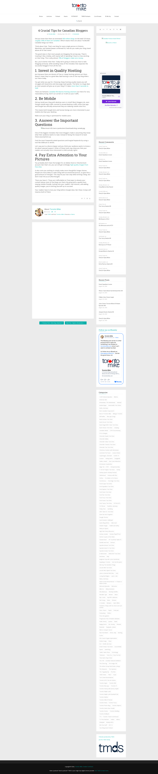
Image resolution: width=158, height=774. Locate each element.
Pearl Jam (116, 610)
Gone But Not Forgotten (106, 514)
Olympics (109, 603)
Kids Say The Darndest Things (107, 565)
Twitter (112, 719)
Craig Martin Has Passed (106, 187)
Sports (101, 649)
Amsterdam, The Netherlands (107, 402)
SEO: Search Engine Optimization (108, 638)
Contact (116, 16)
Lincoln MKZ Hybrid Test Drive (107, 570)
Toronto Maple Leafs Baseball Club (108, 694)
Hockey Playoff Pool (115, 534)
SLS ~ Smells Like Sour (105, 644)
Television (102, 655)
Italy (108, 556)
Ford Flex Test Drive (104, 495)
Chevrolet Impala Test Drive (106, 436)
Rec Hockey (112, 624)
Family (118, 469)
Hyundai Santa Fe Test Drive (107, 548)
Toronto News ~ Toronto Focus (108, 702)
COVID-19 (116, 455)
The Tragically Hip (104, 672)
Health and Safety (114, 525)
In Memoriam (103, 553)
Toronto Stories (103, 711)
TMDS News (102, 674)
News (108, 600)
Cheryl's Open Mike (104, 148)
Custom (101, 458)
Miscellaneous (103, 592)
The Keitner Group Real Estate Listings (109, 666)
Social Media (118, 646)
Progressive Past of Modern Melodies (109, 618)
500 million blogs (68, 39)
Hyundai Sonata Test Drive (106, 551)
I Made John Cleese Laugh (106, 297)
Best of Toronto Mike (105, 413)
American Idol (103, 400)
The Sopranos (112, 669)
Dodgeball (117, 458)
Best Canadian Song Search (106, 411)
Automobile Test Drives (114, 405)
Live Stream (97, 16)
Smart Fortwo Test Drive (106, 646)
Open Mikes (116, 603)
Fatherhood (102, 475)
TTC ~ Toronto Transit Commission (108, 716)
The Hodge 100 (113, 663)
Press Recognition (104, 616)
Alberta (116, 397)
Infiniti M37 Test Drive (114, 553)
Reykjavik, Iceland (111, 627)
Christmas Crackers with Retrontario (109, 450)
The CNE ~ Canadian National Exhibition (110, 660)
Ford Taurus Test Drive (105, 503)
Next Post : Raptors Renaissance (75, 323)
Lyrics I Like (114, 576)
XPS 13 (110, 725)
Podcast (58, 16)
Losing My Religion (104, 576)
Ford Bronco (102, 481)
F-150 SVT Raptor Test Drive (107, 469)
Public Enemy (102, 621)
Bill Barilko (102, 416)
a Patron (72, 214)
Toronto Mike (51, 34)
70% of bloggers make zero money (71, 58)
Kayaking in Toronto (104, 562)
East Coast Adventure (114, 461)
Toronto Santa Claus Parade (107, 708)
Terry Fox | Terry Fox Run (114, 655)
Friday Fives (102, 509)
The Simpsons (103, 669)
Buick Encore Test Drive (105, 422)
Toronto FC (114, 686)
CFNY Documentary (115, 430)
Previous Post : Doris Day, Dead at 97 (52, 323)
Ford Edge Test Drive (113, 481)
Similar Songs (103, 641)
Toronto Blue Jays (104, 686)
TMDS (49, 214)
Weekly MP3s (109, 722)
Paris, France (102, 610)
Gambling (110, 509)
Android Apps (102, 405)
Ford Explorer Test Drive (105, 489)
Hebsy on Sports (103, 528)
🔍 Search (79, 21)
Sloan (109, 641)
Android (119, 402)
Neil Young (102, 600)
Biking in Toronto (117, 413)
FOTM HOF (74, 16)
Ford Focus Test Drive (105, 497)
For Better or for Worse (111, 478)
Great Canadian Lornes (105, 155)
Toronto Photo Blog (104, 705)
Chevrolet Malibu (103, 439)
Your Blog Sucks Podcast (106, 728)
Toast (114, 674)
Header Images (103, 525)
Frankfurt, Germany (112, 506)
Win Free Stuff (103, 725)
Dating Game (109, 458)
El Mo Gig (108, 16)
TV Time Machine (104, 719)
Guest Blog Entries (104, 523)
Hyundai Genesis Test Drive (106, 545)
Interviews (102, 556)
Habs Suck (114, 523)
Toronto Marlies (103, 697)
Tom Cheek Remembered (106, 677)
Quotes (110, 621)
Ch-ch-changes (103, 433)
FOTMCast (102, 506)
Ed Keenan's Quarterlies (105, 464)
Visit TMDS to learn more (101, 770)
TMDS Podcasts (85, 16)
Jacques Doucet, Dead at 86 (106, 312)
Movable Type (103, 594)
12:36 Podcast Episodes (105, 397)
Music (116, 594)
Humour (112, 542)
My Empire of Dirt (104, 219)
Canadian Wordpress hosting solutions (63, 92)
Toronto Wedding (114, 711)
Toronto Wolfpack (104, 714)
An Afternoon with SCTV (106, 225)
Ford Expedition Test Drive (106, 486)
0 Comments (76, 34)
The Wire (113, 672)
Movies (111, 594)
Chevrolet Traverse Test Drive (107, 444)
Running (120, 632)
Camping (116, 427)
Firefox (101, 478)
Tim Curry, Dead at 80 (105, 206)
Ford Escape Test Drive (105, 483)
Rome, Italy (113, 632)
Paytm (110, 610)
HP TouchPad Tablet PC (115, 539)
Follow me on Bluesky (108, 330)
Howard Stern (103, 539)
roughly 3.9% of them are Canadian (47, 41)
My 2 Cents (102, 597)
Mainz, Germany (103, 579)
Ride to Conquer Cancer (105, 630)
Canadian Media (103, 430)
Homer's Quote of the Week (106, 537)
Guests (66, 16)
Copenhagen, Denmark (105, 455)
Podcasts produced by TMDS (106, 737)
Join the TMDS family (104, 739)
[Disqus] (63, 247)
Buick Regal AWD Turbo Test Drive (108, 425)
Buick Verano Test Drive (105, 427)
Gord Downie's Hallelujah (106, 520)
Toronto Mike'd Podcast (105, 700)
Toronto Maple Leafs (105, 691)
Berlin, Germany (103, 408)
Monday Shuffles (113, 592)
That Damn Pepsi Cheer (105, 658)
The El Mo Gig (103, 663)
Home (41, 16)
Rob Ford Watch (103, 632)
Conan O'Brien (116, 453)
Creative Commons (88, 766)
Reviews (119, 624)
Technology (115, 652)
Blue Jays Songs (111, 416)
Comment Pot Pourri (105, 453)
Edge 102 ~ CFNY (104, 467)
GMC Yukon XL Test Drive (106, 511)
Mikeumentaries (110, 589)
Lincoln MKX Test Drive (105, 567)
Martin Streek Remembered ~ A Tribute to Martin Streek (110, 582)
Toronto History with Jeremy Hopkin (109, 688)
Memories (114, 586)
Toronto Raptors (116, 705)
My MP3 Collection (112, 597)
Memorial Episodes (104, 586)
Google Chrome (103, 517)
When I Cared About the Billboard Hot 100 (111, 291)
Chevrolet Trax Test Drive (106, 447)
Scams (101, 635)
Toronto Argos (103, 683)
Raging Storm (103, 624)
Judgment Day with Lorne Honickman (109, 559)
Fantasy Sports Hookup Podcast (108, 472)
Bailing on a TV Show (105, 244)
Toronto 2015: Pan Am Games (107, 680)
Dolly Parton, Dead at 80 (105, 264)
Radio (115, 621)
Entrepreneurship (115, 467)
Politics (109, 613)
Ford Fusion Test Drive (105, 500)
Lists (117, 573)
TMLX (109, 674)
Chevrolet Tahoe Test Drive (106, 441)
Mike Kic (101, 589)
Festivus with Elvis (112, 475)
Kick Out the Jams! (117, 562)
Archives (49, 16)
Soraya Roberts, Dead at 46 (106, 251)
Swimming (107, 649)
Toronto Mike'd (60, 214)
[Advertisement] (112, 57)
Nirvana (114, 600)
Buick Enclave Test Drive (105, 419)
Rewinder (101, 627)
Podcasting (102, 613)
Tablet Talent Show (104, 652)
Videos (118, 719)
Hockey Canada (103, 534)
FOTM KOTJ (117, 503)
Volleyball (101, 722)
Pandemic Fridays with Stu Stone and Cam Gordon (110, 606)
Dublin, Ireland (103, 461)
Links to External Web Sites (106, 573)
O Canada (102, 603)
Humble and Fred (104, 542)
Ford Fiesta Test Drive (105, 492)
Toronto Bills (112, 683)
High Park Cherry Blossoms (106, 531)
